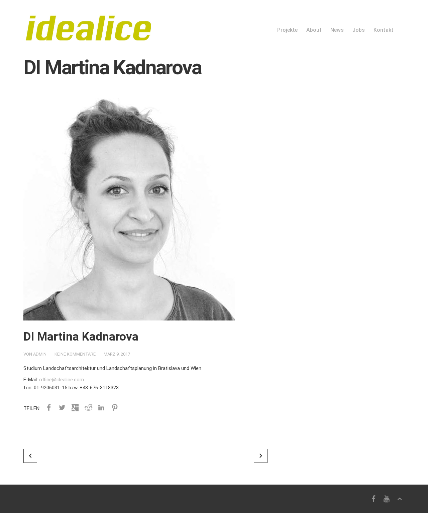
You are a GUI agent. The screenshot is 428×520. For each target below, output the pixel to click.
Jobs (358, 30)
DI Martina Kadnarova (80, 337)
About (314, 30)
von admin (34, 354)
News (337, 30)
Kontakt (383, 30)
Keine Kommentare (75, 354)
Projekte (287, 30)
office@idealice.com (61, 380)
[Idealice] (87, 20)
